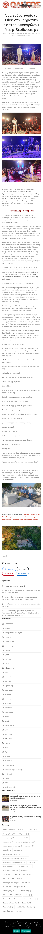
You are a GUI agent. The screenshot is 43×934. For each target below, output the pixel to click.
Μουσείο (7, 895)
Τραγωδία (8, 907)
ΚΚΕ (19, 878)
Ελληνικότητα (9, 866)
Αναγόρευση (8, 838)
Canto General (9, 830)
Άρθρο (7, 655)
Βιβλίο (7, 664)
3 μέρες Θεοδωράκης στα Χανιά (15, 586)
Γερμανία (18, 850)
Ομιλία (7, 747)
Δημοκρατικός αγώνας (11, 854)
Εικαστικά (8, 694)
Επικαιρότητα (9, 712)
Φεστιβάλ (20, 907)
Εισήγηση (8, 699)
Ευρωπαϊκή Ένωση (10, 870)
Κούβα (26, 883)
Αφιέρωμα (8, 659)
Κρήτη (6, 730)
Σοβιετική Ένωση (31, 899)
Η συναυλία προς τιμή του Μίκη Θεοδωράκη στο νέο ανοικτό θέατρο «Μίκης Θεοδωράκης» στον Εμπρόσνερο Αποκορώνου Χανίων (21, 517)
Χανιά (5, 556)
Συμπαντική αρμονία (11, 903)
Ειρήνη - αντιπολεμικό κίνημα (14, 862)
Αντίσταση (8, 842)
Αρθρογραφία (13, 33)
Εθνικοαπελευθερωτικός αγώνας (15, 858)
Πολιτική (7, 756)
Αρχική (5, 33)
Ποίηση (7, 899)
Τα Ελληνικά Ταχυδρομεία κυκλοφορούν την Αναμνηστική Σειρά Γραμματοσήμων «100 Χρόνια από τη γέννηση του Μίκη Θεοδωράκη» (20, 613)
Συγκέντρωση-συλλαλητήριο (14, 769)
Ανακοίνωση (9, 646)
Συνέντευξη (8, 774)
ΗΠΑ (17, 874)
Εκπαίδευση (8, 708)
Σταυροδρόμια (9, 765)
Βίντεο (7, 672)
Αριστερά (29, 846)
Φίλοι (6, 783)
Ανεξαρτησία (22, 838)
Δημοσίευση (9, 686)
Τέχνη (7, 778)
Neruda (22, 830)
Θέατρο (7, 717)
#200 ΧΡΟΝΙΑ (9, 624)
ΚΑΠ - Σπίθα (8, 878)
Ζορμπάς (7, 874)
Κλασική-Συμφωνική (11, 883)
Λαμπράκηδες (20, 887)
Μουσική (7, 743)
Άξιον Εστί (33, 830)
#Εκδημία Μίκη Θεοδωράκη (13, 633)
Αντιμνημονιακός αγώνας (12, 846)
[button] (40, 5)
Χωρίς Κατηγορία (10, 787)
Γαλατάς (7, 850)
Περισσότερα (26, 931)
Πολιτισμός (8, 761)
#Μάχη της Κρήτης (10, 641)
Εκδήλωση (8, 703)
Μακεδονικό (25, 891)
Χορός (19, 911)
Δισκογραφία (9, 690)
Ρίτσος (17, 899)
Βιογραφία (8, 677)
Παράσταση (31, 68)
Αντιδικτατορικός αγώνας (25, 842)
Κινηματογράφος (10, 725)
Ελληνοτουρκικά (24, 866)
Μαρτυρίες (8, 739)
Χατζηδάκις (8, 911)
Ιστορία (7, 721)
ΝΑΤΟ (18, 895)
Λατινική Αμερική (10, 891)
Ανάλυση (7, 650)
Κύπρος (7, 887)
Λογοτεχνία (8, 734)
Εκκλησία (32, 862)
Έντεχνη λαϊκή (9, 834)
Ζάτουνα (25, 870)
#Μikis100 (8, 637)
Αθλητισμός (23, 834)
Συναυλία (27, 903)
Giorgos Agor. (19, 68)
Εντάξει (16, 931)
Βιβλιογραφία (9, 668)
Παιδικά (28, 895)
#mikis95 (7, 628)
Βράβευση (8, 681)
